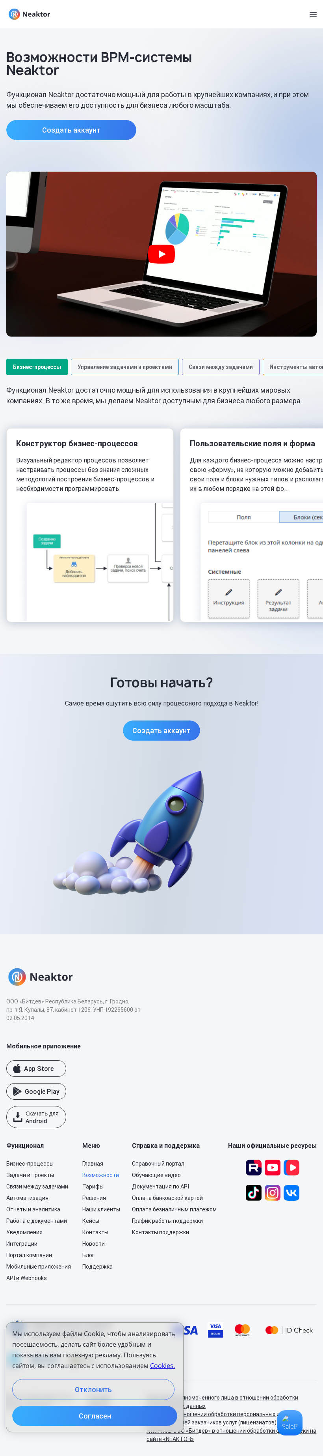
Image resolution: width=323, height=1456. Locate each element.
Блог (88, 1255)
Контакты (95, 1232)
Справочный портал (158, 1163)
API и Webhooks (26, 1278)
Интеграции (21, 1243)
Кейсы (90, 1220)
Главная (92, 1163)
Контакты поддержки (160, 1232)
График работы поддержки (167, 1220)
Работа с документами (36, 1220)
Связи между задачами (37, 1186)
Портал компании (29, 1255)
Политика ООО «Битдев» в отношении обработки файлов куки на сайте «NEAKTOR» (231, 1435)
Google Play (42, 1091)
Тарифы (93, 1186)
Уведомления (24, 1232)
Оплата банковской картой (167, 1197)
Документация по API (160, 1186)
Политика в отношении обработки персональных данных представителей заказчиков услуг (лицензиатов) (221, 1418)
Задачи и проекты (30, 1175)
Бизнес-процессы (30, 1163)
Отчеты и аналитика (33, 1209)
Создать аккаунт (71, 130)
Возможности (100, 1175)
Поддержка (97, 1266)
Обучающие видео (156, 1175)
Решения (94, 1197)
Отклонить (93, 1389)
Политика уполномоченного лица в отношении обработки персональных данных (222, 1401)
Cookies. (162, 1365)
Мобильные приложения (38, 1266)
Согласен (95, 1415)
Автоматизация (27, 1197)
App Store (39, 1068)
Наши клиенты (101, 1209)
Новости (93, 1243)
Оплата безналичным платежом (174, 1209)
